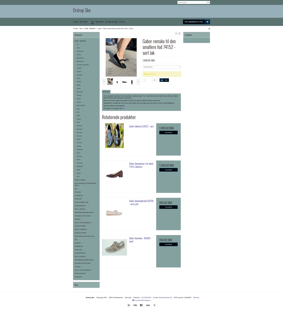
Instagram (147, 300)
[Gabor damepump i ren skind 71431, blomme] (114, 172)
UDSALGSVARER (80, 226)
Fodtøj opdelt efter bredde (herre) (85, 236)
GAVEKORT (78, 277)
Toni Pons (80, 163)
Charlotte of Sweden (83, 65)
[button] (176, 33)
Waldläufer (80, 166)
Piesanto (79, 132)
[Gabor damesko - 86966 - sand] (114, 247)
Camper (79, 68)
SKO (76, 189)
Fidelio (79, 78)
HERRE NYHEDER (80, 233)
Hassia (79, 102)
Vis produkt (168, 132)
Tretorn (79, 173)
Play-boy (79, 136)
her (123, 108)
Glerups (79, 95)
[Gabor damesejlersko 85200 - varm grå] (114, 210)
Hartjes (79, 98)
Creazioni (79, 75)
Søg (208, 2)
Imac (78, 112)
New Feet (79, 129)
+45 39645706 (146, 297)
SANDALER (78, 199)
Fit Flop (79, 82)
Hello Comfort (81, 105)
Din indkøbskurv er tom (194, 22)
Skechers (79, 156)
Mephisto (79, 126)
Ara (78, 44)
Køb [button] (166, 80)
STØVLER (78, 192)
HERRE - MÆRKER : (81, 229)
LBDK (78, 115)
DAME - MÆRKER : (80, 41)
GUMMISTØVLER (80, 206)
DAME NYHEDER (80, 180)
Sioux (78, 153)
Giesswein (80, 92)
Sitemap (196, 297)
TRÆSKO (77, 219)
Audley (79, 54)
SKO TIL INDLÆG (80, 209)
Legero (79, 119)
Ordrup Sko (82, 10)
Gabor (78, 85)
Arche (78, 48)
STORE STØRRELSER (82, 202)
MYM (78, 122)
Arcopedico (80, 51)
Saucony (79, 142)
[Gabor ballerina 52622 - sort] (114, 135)
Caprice (79, 71)
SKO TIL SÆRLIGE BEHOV (83, 222)
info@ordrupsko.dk (165, 297)
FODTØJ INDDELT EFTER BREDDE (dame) (85, 184)
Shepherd (80, 149)
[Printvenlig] (209, 28)
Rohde (79, 139)
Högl (78, 109)
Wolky (78, 170)
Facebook (137, 300)
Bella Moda (80, 58)
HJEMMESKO (79, 195)
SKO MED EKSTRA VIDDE (83, 216)
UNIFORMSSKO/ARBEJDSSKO (84, 212)
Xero (78, 176)
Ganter (79, 88)
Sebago (79, 146)
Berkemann (80, 61)
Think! (78, 159)
